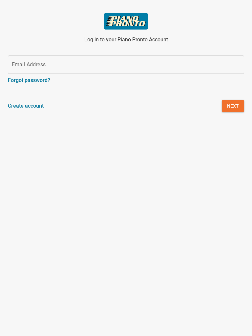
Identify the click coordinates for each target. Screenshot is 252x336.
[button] (233, 106)
